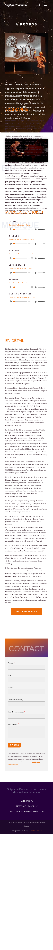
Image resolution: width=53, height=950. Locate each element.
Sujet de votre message (18, 770)
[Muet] (36, 246)
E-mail (11, 745)
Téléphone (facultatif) (16, 757)
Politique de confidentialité (26, 869)
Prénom (11, 721)
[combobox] (11, 761)
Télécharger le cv (26, 669)
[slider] (40, 246)
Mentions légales (26, 864)
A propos (26, 859)
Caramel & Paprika (37, 888)
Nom (10, 733)
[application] (26, 246)
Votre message (14, 782)
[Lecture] (11, 246)
